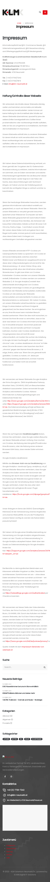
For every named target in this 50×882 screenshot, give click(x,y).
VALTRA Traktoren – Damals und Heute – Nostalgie (22, 700)
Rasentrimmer (37, 739)
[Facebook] (5, 776)
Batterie (14, 739)
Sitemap (9, 852)
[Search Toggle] (40, 12)
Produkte (6, 723)
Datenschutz (11, 849)
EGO (21, 739)
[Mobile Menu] (45, 12)
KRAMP (27, 739)
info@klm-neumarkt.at (17, 84)
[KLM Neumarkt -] (13, 12)
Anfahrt (9, 855)
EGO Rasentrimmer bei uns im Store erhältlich (20, 686)
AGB (8, 858)
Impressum (10, 845)
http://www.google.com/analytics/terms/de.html (27, 401)
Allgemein (7, 719)
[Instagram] (11, 776)
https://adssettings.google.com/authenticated (25, 593)
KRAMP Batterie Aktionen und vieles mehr (19, 693)
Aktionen (6, 716)
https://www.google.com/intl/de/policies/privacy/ (27, 641)
